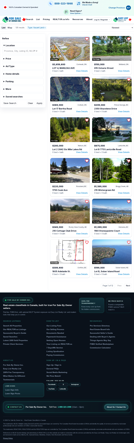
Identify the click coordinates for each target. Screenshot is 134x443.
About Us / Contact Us (116, 407)
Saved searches (14, 96)
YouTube (51, 389)
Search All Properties (12, 326)
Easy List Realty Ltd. (12, 369)
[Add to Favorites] (87, 39)
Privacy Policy (8, 438)
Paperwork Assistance (56, 337)
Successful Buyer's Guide (14, 333)
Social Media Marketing (56, 372)
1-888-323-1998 (64, 407)
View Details (82, 71)
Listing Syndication (55, 351)
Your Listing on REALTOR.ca (59, 344)
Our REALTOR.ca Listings (14, 329)
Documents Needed (55, 333)
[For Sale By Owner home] (14, 20)
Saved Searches (10, 337)
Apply (39, 103)
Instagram (75, 384)
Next (128, 285)
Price (8, 58)
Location (10, 45)
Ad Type (10, 66)
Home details (12, 74)
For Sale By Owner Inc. (13, 365)
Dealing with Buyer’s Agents (102, 337)
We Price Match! (53, 376)
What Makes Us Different (14, 376)
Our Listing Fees (53, 326)
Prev (120, 285)
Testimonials (9, 380)
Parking (9, 81)
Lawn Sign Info (12, 390)
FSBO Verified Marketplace (102, 344)
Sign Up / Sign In (53, 365)
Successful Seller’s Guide (101, 333)
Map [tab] (10, 27)
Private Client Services (13, 344)
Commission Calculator (100, 348)
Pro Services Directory (100, 326)
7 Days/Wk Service (54, 348)
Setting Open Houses (56, 340)
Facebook (51, 384)
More (8, 89)
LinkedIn (63, 389)
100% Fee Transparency (13, 372)
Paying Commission (55, 355)
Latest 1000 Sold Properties (15, 340)
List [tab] (3, 27)
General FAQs (52, 369)
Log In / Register (101, 20)
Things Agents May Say (100, 340)
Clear (30, 103)
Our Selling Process (55, 329)
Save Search (9, 103)
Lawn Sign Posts (12, 393)
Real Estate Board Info (100, 329)
